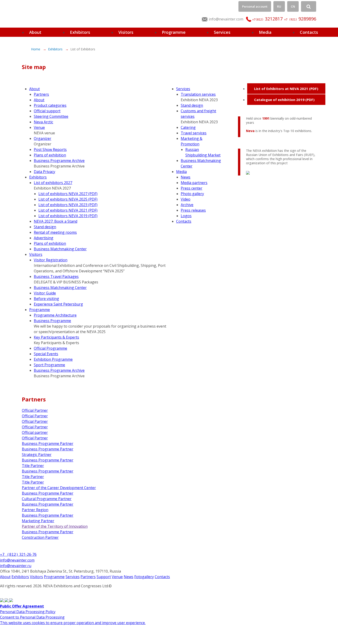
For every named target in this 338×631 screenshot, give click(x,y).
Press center (191, 188)
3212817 (267, 19)
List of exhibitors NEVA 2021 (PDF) (67, 210)
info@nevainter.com (226, 19)
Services (222, 32)
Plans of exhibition (50, 155)
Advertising (43, 237)
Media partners (194, 182)
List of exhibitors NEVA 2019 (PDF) (67, 215)
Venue (39, 127)
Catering (188, 127)
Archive (187, 204)
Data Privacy (44, 171)
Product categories (50, 105)
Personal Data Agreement (22, 591)
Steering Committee (51, 116)
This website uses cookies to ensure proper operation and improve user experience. (73, 622)
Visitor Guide (45, 293)
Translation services (198, 94)
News (185, 177)
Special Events (46, 353)
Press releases (193, 210)
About (35, 32)
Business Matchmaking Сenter (60, 248)
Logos (186, 215)
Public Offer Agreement (22, 606)
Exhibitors (80, 32)
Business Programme (52, 320)
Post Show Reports (50, 149)
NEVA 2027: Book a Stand (55, 221)
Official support (47, 110)
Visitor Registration (50, 259)
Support (104, 576)
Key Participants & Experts (56, 337)
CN (293, 6)
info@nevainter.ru (15, 565)
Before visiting (46, 298)
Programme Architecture (55, 315)
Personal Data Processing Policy (27, 611)
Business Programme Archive (59, 160)
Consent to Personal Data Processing (32, 617)
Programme (174, 32)
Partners (41, 94)
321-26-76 (18, 554)
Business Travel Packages (56, 276)
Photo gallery (192, 193)
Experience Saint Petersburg (58, 304)
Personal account (254, 6)
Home (36, 49)
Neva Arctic (43, 121)
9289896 (300, 19)
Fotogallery (144, 576)
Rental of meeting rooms (55, 232)
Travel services (193, 132)
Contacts (309, 32)
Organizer (42, 138)
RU (279, 6)
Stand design (45, 226)
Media (265, 32)
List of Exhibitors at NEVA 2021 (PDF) (286, 88)
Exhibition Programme (53, 359)
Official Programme (50, 348)
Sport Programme (49, 364)
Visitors (125, 32)
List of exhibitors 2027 (53, 182)
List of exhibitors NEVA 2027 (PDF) (67, 193)
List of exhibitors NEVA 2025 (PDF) (67, 199)
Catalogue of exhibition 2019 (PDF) (284, 99)
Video (185, 199)
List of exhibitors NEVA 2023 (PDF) (67, 204)
